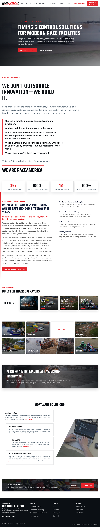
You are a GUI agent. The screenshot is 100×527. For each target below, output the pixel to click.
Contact (56, 516)
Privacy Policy (76, 524)
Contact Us (87, 485)
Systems (24, 3)
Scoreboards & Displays (38, 513)
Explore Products (27, 50)
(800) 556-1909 (79, 4)
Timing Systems (35, 507)
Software (52, 3)
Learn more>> (29, 419)
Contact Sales (46, 50)
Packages (43, 3)
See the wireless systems (14, 269)
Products (33, 3)
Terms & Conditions (86, 524)
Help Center (80, 507)
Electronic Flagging (37, 510)
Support (61, 3)
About (69, 3)
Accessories (34, 516)
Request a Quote (92, 3)
